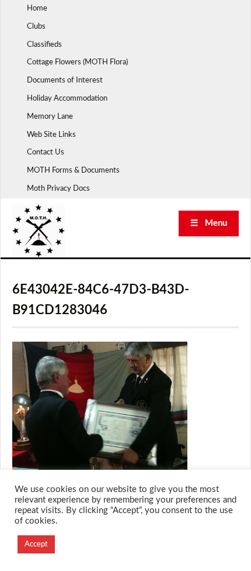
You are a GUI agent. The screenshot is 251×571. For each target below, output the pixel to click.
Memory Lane (50, 117)
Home (37, 8)
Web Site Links (51, 135)
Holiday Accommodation (67, 98)
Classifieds (44, 45)
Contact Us (45, 152)
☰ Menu (208, 223)
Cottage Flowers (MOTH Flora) (77, 62)
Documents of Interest (65, 80)
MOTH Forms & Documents (73, 170)
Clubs (36, 26)
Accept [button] (36, 544)
